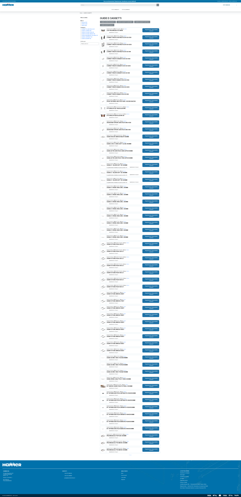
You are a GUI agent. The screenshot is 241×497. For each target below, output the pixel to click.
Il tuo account (124, 475)
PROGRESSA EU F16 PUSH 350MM (116, 436)
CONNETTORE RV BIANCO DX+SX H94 (118, 94)
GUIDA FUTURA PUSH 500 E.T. (115, 280)
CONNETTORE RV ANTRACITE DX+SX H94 (119, 51)
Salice (125, 28)
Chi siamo (182, 478)
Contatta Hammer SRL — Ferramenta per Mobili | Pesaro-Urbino (193, 484)
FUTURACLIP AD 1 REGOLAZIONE (116, 108)
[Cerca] (158, 5)
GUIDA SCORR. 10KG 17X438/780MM (117, 372)
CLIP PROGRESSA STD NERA (115, 30)
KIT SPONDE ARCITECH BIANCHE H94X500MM (120, 428)
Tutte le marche (126, 9)
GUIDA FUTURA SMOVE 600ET (115, 350)
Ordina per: (83, 41)
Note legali (182, 474)
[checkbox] (80, 22)
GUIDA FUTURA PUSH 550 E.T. (115, 287)
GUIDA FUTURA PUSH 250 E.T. (115, 244)
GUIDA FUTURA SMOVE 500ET (115, 336)
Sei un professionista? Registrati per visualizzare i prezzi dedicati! (120, 1)
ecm (17, 495)
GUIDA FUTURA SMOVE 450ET (115, 329)
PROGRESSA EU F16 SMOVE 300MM (117, 443)
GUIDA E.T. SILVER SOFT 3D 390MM (117, 172)
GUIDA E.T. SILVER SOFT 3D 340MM (117, 165)
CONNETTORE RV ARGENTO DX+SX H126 (118, 58)
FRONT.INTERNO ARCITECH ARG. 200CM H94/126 (121, 101)
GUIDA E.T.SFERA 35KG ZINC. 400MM (117, 209)
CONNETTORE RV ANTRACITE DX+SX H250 (119, 44)
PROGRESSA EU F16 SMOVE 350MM (117, 450)
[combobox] (117, 5)
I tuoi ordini (123, 477)
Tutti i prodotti (115, 9)
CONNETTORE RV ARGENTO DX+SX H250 (119, 66)
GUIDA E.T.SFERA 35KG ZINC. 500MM (117, 223)
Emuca (124, 142)
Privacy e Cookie (183, 482)
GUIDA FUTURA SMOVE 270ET (115, 301)
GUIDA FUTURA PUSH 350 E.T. (115, 258)
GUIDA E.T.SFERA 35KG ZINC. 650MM (117, 237)
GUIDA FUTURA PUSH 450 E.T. (115, 272)
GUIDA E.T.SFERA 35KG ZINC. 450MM (117, 216)
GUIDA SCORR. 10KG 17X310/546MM (117, 365)
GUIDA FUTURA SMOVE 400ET (115, 322)
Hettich (124, 36)
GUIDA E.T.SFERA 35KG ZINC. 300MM (117, 194)
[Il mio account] (232, 5)
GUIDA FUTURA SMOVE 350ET (115, 315)
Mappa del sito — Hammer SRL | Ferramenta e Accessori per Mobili (194, 486)
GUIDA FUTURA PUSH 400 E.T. (115, 265)
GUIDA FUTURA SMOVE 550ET (115, 343)
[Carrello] (235, 5)
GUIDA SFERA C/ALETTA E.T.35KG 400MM (119, 379)
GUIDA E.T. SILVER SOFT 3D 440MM (117, 180)
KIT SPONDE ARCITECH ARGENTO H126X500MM (121, 407)
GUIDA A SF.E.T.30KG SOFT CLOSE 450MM (119, 144)
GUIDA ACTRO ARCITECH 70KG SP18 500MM (120, 158)
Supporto (123, 479)
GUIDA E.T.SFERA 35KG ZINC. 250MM (117, 187)
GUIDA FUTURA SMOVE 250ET (115, 294)
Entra (122, 473)
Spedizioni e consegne (184, 472)
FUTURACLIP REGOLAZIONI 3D (115, 115)
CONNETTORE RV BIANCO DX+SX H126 (118, 80)
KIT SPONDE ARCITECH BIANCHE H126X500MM (120, 421)
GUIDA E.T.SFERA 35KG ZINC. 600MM (117, 230)
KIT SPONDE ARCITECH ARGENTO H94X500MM (120, 414)
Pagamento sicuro (184, 480)
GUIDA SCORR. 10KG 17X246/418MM (117, 357)
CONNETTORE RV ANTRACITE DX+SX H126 (119, 37)
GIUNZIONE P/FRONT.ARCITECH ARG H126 (119, 122)
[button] (150, 30)
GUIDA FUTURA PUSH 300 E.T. (115, 251)
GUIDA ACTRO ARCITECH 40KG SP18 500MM (120, 151)
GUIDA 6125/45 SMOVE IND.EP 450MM (118, 136)
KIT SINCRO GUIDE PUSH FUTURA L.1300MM (119, 386)
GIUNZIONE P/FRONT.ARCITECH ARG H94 (119, 129)
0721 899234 (226, 5)
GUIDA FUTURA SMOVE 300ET (115, 308)
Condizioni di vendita (184, 476)
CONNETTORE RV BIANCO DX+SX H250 (118, 87)
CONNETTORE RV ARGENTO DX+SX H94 (118, 73)
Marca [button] (82, 20)
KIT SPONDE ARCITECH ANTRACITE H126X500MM (121, 393)
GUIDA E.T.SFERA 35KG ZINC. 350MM (117, 201)
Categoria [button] (82, 27)
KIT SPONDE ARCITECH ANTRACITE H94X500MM (121, 400)
